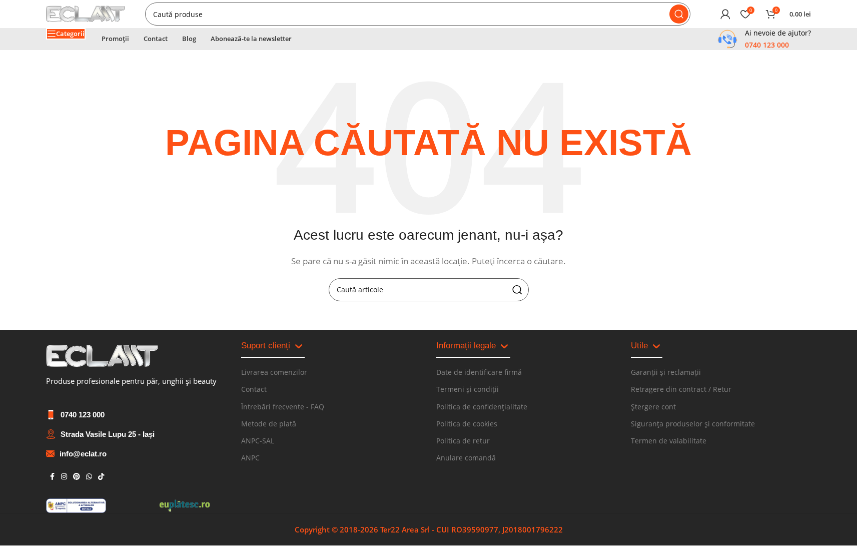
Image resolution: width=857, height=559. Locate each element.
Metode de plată (268, 423)
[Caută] (678, 14)
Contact (254, 389)
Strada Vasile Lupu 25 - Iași (108, 434)
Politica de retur (463, 440)
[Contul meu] (725, 14)
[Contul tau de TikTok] (101, 476)
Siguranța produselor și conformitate (693, 423)
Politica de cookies (466, 423)
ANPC (250, 457)
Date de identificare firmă (479, 372)
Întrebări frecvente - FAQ (282, 406)
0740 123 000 (83, 414)
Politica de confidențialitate (481, 406)
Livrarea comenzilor (274, 372)
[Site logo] (85, 13)
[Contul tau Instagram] (64, 476)
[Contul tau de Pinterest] (76, 476)
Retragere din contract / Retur (681, 389)
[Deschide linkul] (102, 356)
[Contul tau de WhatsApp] (89, 476)
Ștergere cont (653, 406)
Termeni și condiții (467, 389)
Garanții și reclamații (666, 372)
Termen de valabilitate (668, 440)
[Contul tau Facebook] (52, 476)
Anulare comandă (466, 457)
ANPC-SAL (257, 440)
